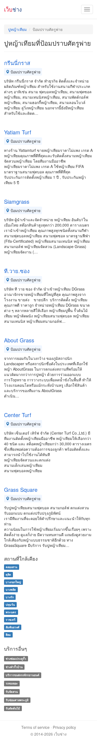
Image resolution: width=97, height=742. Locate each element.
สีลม (8, 635)
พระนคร (11, 612)
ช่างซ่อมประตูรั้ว (16, 659)
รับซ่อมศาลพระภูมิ (17, 700)
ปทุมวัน (10, 605)
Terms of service (35, 727)
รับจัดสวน (12, 692)
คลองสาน (11, 567)
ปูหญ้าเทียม (17, 29)
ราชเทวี (10, 620)
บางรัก (10, 597)
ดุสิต (8, 574)
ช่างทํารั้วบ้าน (14, 667)
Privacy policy (64, 727)
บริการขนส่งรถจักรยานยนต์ (22, 675)
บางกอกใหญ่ (13, 582)
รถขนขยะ (12, 683)
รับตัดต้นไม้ (13, 708)
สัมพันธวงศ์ (12, 627)
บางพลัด (11, 589)
